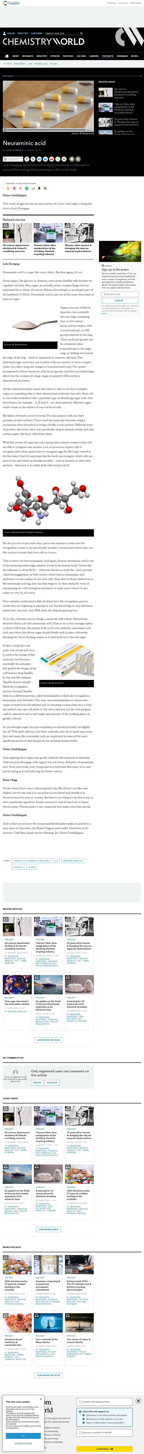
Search (81, 33)
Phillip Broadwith (47, 966)
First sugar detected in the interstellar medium (17, 1002)
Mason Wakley (17, 1011)
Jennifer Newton (15, 1359)
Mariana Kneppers (12, 957)
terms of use (110, 308)
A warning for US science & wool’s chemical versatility (77, 1004)
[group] (134, 56)
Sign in (37, 1082)
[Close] (41, 1399)
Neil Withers (75, 1017)
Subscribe (36, 33)
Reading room (41, 64)
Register (23, 33)
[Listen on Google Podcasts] (20, 188)
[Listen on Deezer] (32, 188)
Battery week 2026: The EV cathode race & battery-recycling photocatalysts (79, 1285)
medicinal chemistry (73, 861)
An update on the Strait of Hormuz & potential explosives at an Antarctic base (48, 1005)
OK (23, 1436)
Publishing (111, 3)
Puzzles (53, 64)
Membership (135, 3)
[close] (93, 150)
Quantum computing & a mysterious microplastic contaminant (48, 1285)
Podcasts (8, 76)
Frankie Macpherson (47, 962)
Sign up (119, 300)
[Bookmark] (78, 159)
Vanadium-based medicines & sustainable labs (13, 1342)
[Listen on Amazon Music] (39, 188)
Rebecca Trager (77, 1021)
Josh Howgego (14, 150)
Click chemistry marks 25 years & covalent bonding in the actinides (78, 1195)
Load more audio (48, 1229)
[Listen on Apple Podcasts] (14, 188)
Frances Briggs (76, 1213)
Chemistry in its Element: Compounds (31, 861)
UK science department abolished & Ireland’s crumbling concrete (126, 93)
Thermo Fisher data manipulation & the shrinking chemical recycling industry (124, 108)
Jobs (30, 64)
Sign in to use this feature (80, 150)
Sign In (11, 33)
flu (56, 861)
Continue (102, 1449)
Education (123, 3)
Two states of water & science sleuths (78, 1341)
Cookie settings (23, 1443)
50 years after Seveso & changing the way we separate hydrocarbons (126, 122)
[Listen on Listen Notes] (45, 188)
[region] (23, 1423)
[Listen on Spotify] (26, 188)
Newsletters (19, 64)
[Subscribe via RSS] (8, 188)
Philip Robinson (76, 1353)
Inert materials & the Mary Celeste (47, 1341)
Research (9, 998)
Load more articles (48, 1040)
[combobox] (63, 33)
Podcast (9, 940)
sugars (31, 867)
